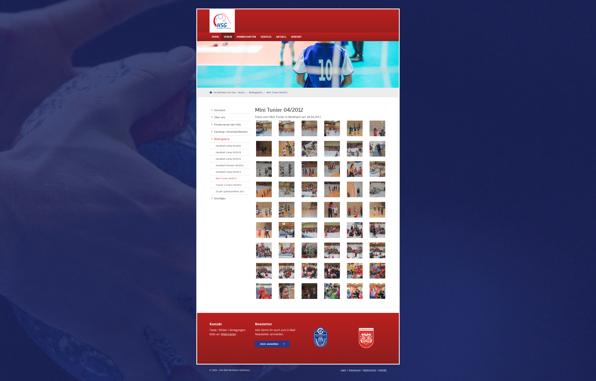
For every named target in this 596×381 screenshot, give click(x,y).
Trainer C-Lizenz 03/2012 (229, 184)
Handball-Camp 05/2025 (228, 145)
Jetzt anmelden (269, 344)
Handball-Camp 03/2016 (228, 158)
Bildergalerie (255, 92)
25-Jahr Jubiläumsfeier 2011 (230, 191)
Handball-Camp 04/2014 (228, 171)
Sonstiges (220, 198)
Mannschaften (246, 36)
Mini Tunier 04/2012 (276, 92)
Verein (228, 36)
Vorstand (219, 110)
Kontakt (296, 36)
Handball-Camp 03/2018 (228, 152)
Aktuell (281, 36)
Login (343, 370)
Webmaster (228, 334)
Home (215, 36)
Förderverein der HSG (227, 124)
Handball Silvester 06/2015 (230, 165)
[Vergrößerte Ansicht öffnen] (264, 128)
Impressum (355, 370)
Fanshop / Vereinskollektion (231, 131)
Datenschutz (369, 370)
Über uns (219, 117)
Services (266, 36)
